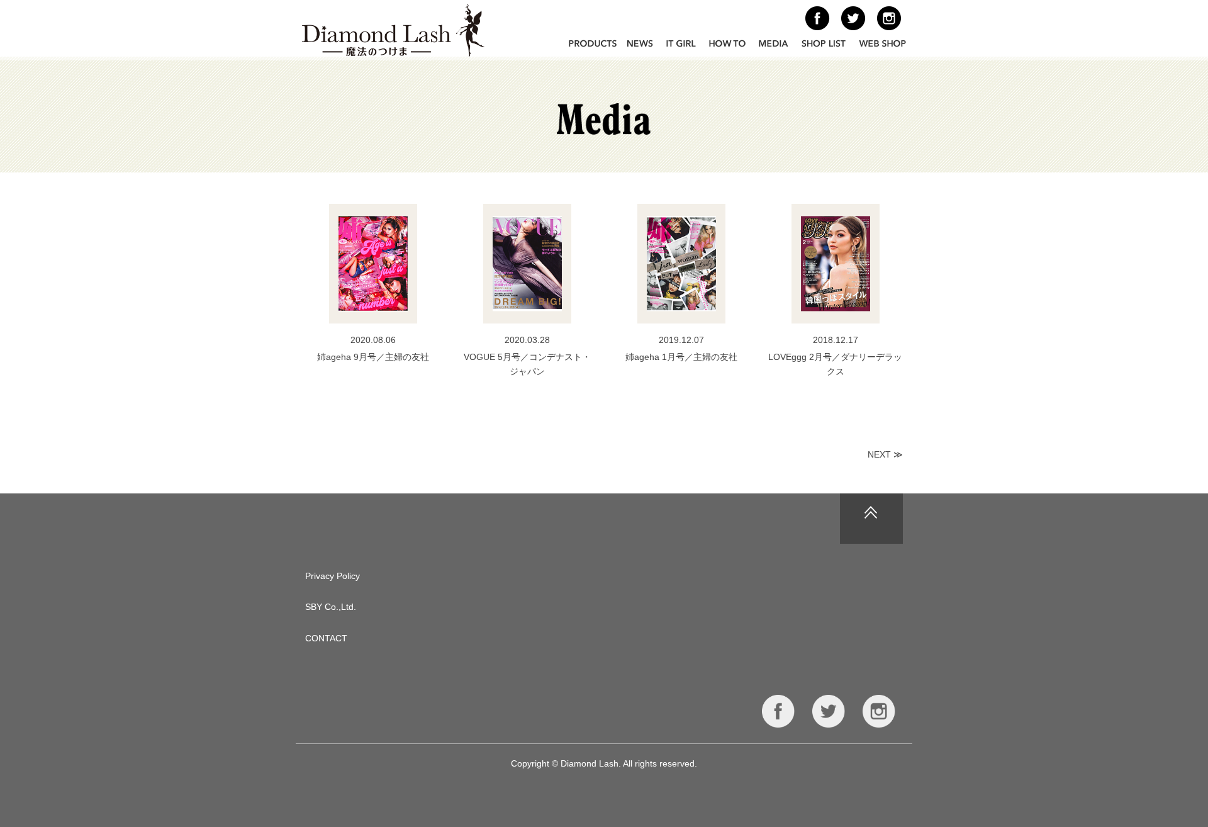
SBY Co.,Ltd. (330, 607)
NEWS (640, 43)
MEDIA (773, 43)
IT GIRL (681, 43)
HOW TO (727, 43)
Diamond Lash (393, 30)
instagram (889, 18)
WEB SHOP (882, 43)
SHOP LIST (824, 43)
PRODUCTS (593, 43)
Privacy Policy (332, 576)
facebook (817, 18)
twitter (853, 18)
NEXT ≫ (885, 454)
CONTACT (326, 638)
